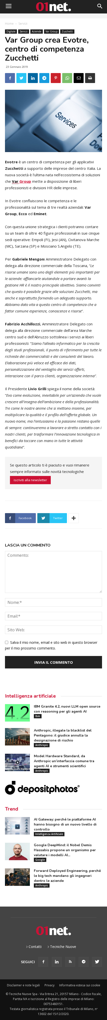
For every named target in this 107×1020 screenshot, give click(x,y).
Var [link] (15, 181)
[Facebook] (43, 962)
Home (9, 23)
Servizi (22, 23)
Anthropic (41, 745)
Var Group (51, 31)
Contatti (35, 946)
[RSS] (70, 962)
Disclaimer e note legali (23, 985)
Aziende (36, 31)
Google (40, 859)
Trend (11, 809)
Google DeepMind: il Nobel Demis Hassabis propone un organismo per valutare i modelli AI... (65, 850)
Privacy (49, 985)
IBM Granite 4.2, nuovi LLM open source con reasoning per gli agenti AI (67, 709)
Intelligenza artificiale (30, 696)
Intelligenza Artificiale (49, 834)
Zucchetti (67, 31)
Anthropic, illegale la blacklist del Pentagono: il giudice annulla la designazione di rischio (63, 735)
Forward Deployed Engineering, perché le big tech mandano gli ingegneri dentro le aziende (67, 875)
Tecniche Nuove (63, 946)
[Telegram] (84, 962)
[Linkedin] (57, 962)
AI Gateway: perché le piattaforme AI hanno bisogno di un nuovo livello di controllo (65, 824)
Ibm (37, 716)
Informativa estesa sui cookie (79, 985)
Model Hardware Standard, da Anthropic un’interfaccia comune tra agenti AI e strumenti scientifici (64, 761)
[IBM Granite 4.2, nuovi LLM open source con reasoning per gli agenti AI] (17, 713)
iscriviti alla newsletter (30, 480)
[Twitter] (97, 962)
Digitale (10, 31)
